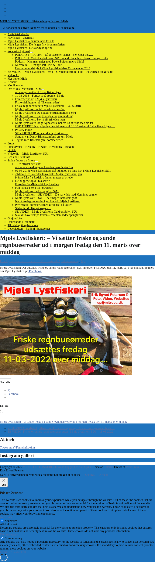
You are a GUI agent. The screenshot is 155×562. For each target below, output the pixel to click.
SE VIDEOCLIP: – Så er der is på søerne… (41, 133)
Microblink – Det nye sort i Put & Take (38, 65)
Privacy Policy (24, 129)
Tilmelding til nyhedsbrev (23, 225)
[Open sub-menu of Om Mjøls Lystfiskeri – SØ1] (42, 89)
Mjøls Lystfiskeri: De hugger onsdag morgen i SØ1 (45, 112)
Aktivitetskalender (18, 34)
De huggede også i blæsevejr (32, 180)
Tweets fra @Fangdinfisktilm (17, 447)
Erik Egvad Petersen (12, 261)
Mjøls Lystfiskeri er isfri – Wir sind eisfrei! (40, 109)
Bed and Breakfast (19, 157)
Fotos (11, 143)
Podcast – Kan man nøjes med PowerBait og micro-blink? (49, 61)
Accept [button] (103, 474)
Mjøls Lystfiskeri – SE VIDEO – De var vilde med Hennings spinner (56, 194)
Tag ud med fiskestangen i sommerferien (39, 140)
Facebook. (35, 271)
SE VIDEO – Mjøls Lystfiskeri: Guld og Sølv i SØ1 (46, 211)
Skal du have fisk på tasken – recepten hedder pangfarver (49, 215)
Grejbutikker (15, 218)
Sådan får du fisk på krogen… (33, 208)
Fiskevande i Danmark (21, 221)
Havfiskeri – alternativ (21, 37)
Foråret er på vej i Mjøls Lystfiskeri (36, 99)
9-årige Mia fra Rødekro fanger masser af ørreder (44, 177)
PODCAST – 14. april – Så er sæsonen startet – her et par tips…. (54, 54)
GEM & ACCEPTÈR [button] (13, 551)
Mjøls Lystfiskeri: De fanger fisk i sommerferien (36, 44)
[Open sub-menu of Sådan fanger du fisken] (36, 161)
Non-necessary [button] (9, 534)
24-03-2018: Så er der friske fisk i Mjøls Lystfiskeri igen (48, 174)
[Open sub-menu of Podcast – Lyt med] (31, 52)
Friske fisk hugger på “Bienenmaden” (37, 102)
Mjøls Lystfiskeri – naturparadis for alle (31, 41)
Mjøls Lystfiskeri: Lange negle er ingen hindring (44, 116)
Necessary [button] (6, 517)
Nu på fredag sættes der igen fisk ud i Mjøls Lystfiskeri (47, 201)
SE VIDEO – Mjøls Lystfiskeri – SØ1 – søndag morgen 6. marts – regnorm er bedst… (61, 428)
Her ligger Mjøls (17, 78)
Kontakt (12, 82)
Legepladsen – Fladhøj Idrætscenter (29, 228)
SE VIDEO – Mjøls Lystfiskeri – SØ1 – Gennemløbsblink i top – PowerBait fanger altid (60, 71)
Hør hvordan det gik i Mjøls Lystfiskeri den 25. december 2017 (52, 68)
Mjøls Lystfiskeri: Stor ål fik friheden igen (40, 119)
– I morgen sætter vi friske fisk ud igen (38, 92)
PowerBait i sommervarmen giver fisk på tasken (43, 204)
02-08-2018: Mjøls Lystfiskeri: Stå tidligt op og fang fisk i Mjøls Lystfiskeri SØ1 (63, 170)
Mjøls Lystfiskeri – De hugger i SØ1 (37, 191)
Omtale (12, 150)
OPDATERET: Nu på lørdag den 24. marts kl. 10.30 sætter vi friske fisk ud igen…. (65, 126)
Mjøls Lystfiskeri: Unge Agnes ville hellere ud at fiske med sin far (54, 122)
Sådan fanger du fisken (21, 160)
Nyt (83, 261)
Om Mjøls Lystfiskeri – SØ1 (24, 88)
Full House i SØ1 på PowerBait (34, 187)
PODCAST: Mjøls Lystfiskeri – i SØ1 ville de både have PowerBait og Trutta (61, 58)
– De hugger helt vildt (28, 163)
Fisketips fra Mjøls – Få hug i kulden (37, 184)
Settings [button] (90, 474)
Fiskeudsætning (70, 261)
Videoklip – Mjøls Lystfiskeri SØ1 (28, 153)
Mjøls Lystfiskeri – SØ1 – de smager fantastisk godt (46, 198)
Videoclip (13, 75)
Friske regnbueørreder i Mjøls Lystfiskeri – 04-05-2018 (48, 105)
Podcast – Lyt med (19, 51)
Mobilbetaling (16, 85)
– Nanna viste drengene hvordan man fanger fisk (44, 167)
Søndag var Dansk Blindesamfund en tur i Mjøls (44, 136)
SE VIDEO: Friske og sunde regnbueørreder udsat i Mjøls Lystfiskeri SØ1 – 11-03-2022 (62, 431)
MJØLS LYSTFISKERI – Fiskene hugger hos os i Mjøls (34, 21)
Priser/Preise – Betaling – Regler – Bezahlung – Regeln (41, 146)
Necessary (11, 520)
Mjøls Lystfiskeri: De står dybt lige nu (30, 47)
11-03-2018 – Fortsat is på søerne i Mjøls (39, 95)
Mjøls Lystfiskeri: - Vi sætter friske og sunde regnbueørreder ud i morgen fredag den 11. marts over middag (63, 421)
